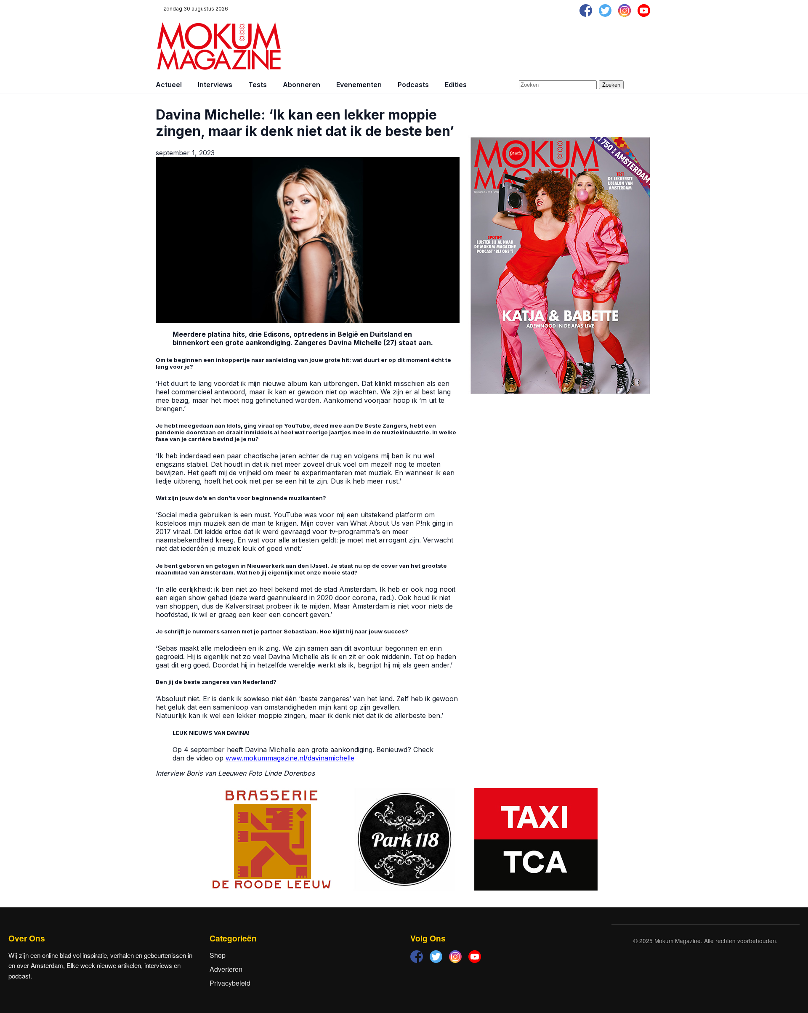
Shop (218, 955)
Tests (257, 84)
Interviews (215, 84)
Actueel (169, 84)
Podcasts (413, 84)
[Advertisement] (499, 46)
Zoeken (611, 85)
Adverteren (226, 969)
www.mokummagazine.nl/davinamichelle (290, 758)
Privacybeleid (230, 983)
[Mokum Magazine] (219, 46)
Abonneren (301, 84)
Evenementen (359, 84)
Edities (456, 84)
